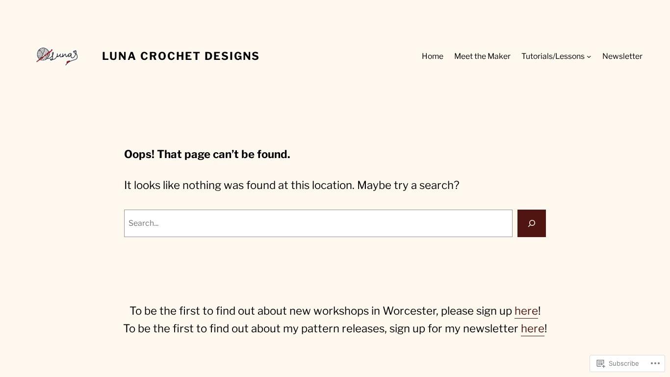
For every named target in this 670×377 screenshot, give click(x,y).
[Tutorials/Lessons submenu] (589, 56)
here (526, 310)
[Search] (531, 223)
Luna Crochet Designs (181, 56)
